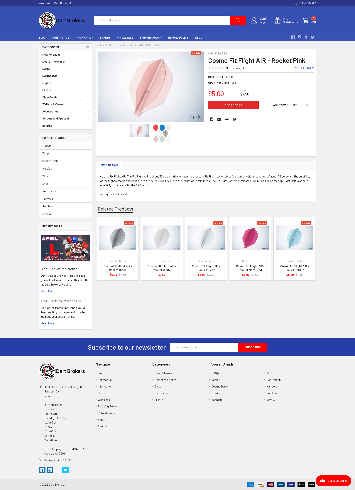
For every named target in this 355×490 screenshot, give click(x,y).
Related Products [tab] (115, 208)
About (199, 37)
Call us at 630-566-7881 (58, 460)
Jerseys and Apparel (55, 118)
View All (47, 214)
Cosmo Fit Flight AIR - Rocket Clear (206, 268)
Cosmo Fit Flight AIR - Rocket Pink (139, 44)
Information (84, 37)
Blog (42, 37)
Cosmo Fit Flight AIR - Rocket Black (118, 268)
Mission (47, 168)
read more (47, 291)
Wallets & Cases (52, 104)
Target (46, 153)
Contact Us (60, 37)
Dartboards (49, 75)
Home (99, 44)
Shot (45, 183)
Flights (46, 83)
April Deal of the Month (59, 269)
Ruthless (47, 206)
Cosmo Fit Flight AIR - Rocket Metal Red (250, 268)
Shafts (46, 90)
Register (264, 22)
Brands (105, 37)
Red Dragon (49, 191)
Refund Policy (178, 37)
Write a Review (304, 67)
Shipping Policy (151, 37)
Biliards (47, 125)
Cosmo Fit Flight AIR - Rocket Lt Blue (294, 268)
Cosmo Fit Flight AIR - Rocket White (162, 268)
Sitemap (103, 426)
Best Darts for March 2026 (61, 301)
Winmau (47, 176)
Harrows (47, 198)
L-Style (46, 145)
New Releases (51, 54)
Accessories (50, 111)
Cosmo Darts (50, 161)
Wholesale (125, 37)
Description (109, 165)
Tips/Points (50, 97)
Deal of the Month (53, 61)
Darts (46, 68)
